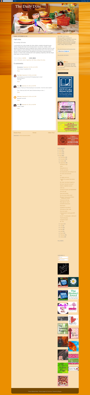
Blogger (59, 391)
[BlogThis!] (31, 58)
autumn (24, 60)
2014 (60, 150)
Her (61, 175)
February (62, 235)
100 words (19, 60)
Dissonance (62, 205)
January (62, 236)
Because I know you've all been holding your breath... (67, 198)
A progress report (64, 219)
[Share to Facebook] (33, 58)
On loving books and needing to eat (68, 171)
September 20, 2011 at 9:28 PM (29, 104)
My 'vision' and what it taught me (67, 182)
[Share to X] (32, 58)
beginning (28, 60)
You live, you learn (64, 170)
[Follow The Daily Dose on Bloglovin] (64, 51)
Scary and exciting (64, 193)
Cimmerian (49, 391)
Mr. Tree (62, 221)
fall (41, 60)
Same (61, 166)
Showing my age (63, 164)
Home (34, 132)
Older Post (51, 132)
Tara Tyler (19, 75)
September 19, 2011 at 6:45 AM (29, 75)
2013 (60, 151)
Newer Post (17, 132)
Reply (18, 70)
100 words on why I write (65, 209)
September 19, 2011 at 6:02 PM (29, 85)
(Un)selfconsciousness (65, 203)
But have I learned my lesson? (67, 184)
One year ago (63, 191)
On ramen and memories (65, 173)
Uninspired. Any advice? (65, 207)
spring (43, 60)
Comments (61, 259)
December (62, 157)
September (63, 162)
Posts (60, 257)
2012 (60, 153)
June (61, 227)
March (61, 233)
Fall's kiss (62, 187)
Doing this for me (64, 168)
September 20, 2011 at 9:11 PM (29, 96)
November (62, 159)
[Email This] (29, 58)
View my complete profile (63, 69)
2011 (60, 155)
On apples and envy (64, 177)
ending (38, 60)
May (61, 229)
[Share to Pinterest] (35, 58)
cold (32, 60)
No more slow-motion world (66, 195)
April (61, 231)
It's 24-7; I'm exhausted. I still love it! (68, 216)
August (62, 223)
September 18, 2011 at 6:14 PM (30, 67)
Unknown (19, 96)
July (61, 225)
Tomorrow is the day (64, 200)
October (62, 161)
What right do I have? (65, 201)
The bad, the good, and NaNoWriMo (68, 189)
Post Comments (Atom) (25, 135)
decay (35, 60)
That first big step (64, 217)
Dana (19, 58)
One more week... (64, 211)
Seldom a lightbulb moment (66, 185)
